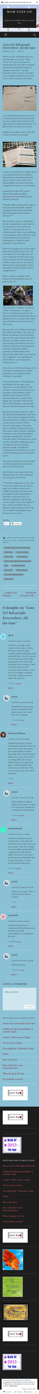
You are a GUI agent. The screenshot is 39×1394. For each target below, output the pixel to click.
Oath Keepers (18, 565)
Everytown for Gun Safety (14, 197)
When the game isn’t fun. (14, 1074)
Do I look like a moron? (13, 1079)
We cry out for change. (12, 1043)
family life (23, 537)
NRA (6, 565)
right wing (22, 570)
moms (14, 540)
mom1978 (13, 915)
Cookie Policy (13, 1386)
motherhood (21, 540)
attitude (9, 537)
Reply (11, 688)
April (10, 635)
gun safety (22, 557)
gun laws (8, 557)
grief (29, 537)
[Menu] (6, 35)
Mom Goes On (19, 11)
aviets (21, 51)
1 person (18, 683)
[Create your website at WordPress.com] (19, 2)
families (16, 537)
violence (8, 579)
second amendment (13, 574)
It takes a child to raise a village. (16, 1037)
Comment (29, 1006)
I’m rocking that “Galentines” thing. (18, 1048)
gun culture (22, 552)
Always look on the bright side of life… (19, 1023)
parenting (30, 540)
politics (5, 542)
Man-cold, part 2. (10, 1060)
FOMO (5, 1054)
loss (10, 540)
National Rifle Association (17, 561)
